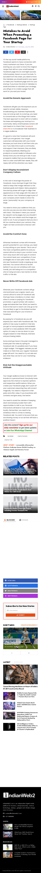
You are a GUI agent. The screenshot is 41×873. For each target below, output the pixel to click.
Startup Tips (8, 440)
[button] (4, 2)
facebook (10, 25)
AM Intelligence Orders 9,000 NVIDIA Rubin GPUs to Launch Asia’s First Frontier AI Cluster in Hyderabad (27, 726)
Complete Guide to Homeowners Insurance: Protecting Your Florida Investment (25, 854)
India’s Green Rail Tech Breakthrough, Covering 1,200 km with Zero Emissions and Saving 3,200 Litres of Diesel (31, 18)
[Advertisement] (20, 553)
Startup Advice (22, 25)
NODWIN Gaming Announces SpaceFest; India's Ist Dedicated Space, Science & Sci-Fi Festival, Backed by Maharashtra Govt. (27, 716)
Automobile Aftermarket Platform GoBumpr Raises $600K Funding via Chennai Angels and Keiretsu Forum (19, 447)
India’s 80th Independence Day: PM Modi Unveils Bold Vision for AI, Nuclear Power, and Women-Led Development (10, 18)
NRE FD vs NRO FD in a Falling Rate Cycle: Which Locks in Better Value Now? (25, 847)
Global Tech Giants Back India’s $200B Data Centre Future (26, 705)
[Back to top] (36, 868)
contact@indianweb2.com (13, 813)
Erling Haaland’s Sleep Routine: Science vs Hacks (17, 643)
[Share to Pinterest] (17, 52)
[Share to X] (11, 52)
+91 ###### (9, 816)
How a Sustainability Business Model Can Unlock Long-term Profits (23, 826)
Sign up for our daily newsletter (18, 426)
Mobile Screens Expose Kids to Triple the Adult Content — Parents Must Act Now (27, 695)
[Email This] (23, 52)
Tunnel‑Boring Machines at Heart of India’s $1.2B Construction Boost (20, 687)
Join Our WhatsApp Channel (19, 430)
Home (4, 2)
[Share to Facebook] (5, 52)
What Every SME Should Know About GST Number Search (24, 833)
